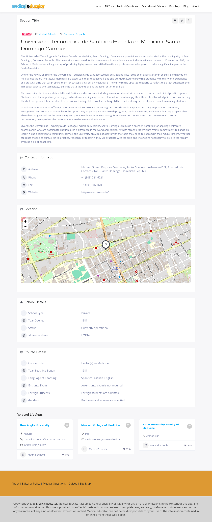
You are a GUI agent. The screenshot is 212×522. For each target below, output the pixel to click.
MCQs (108, 6)
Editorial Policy (31, 483)
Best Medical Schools (153, 6)
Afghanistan (152, 435)
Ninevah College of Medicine (100, 425)
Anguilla (28, 433)
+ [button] (25, 221)
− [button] (25, 226)
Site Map (85, 483)
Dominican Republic (74, 34)
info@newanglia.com (35, 444)
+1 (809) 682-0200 (92, 185)
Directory (174, 6)
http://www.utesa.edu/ (95, 192)
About (195, 6)
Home (98, 6)
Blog (186, 6)
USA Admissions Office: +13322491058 (45, 439)
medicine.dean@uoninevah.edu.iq (103, 439)
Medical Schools (47, 34)
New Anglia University (35, 425)
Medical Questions (127, 6)
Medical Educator (46, 503)
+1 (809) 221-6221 (92, 177)
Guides (73, 483)
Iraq (87, 433)
